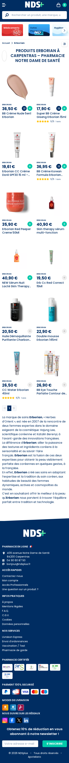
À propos (7, 602)
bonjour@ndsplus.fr (18, 564)
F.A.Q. (5, 611)
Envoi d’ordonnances (15, 641)
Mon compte (10, 580)
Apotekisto (34, 757)
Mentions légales (12, 606)
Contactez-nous (12, 576)
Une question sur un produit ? (20, 589)
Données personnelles (15, 624)
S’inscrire (55, 744)
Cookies (7, 619)
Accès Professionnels (15, 585)
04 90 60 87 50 (15, 560)
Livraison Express (12, 637)
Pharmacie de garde (14, 650)
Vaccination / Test (13, 646)
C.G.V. (5, 615)
